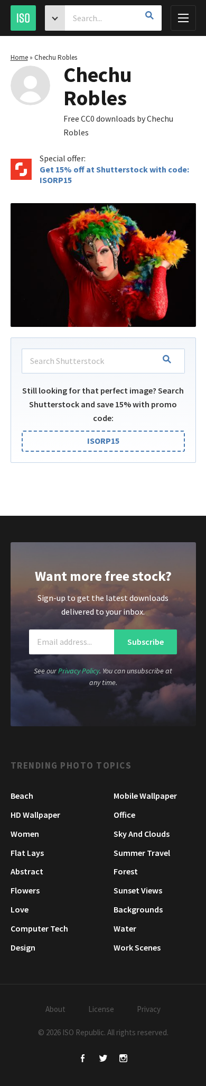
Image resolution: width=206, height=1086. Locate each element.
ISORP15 (103, 440)
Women (25, 833)
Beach (22, 795)
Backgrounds (138, 909)
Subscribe (145, 641)
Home (19, 57)
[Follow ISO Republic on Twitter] (103, 1059)
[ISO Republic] (23, 18)
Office (124, 814)
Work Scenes (137, 947)
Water (125, 928)
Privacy (149, 1009)
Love (20, 909)
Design (23, 947)
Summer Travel (142, 852)
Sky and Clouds (142, 833)
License (101, 1009)
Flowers (25, 890)
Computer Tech (39, 928)
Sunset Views (138, 890)
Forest (126, 871)
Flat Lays (27, 852)
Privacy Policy (78, 671)
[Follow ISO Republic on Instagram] (123, 1059)
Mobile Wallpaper (145, 795)
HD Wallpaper (35, 814)
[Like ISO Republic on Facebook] (83, 1059)
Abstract (27, 871)
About (55, 1009)
